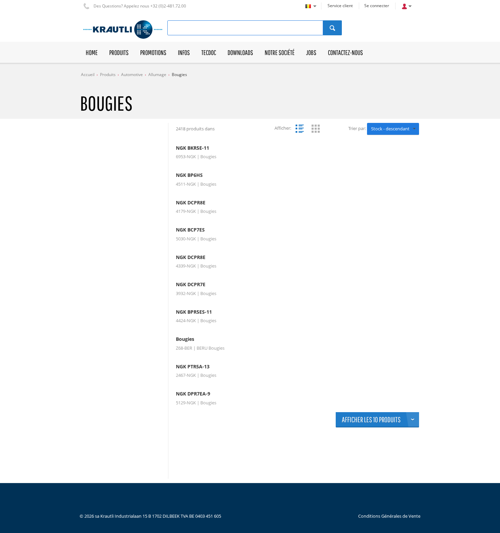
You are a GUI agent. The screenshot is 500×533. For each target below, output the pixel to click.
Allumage (157, 74)
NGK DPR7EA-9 (193, 394)
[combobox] (393, 129)
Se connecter (376, 5)
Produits (108, 74)
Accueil (88, 74)
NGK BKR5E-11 (192, 148)
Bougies (179, 74)
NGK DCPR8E (190, 202)
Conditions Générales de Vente (389, 516)
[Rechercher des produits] (332, 27)
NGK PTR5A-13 (193, 366)
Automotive (132, 74)
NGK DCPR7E (190, 284)
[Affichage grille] (316, 129)
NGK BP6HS (189, 175)
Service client (340, 5)
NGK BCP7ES (190, 230)
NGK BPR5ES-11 (194, 312)
